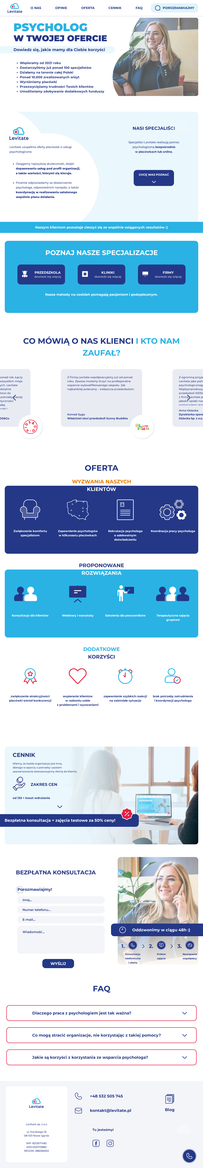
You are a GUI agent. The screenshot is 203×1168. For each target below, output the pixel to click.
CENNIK (114, 8)
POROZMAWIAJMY (178, 8)
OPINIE (61, 8)
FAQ (139, 8)
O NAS (36, 8)
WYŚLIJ (58, 963)
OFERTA (88, 8)
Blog (170, 1109)
